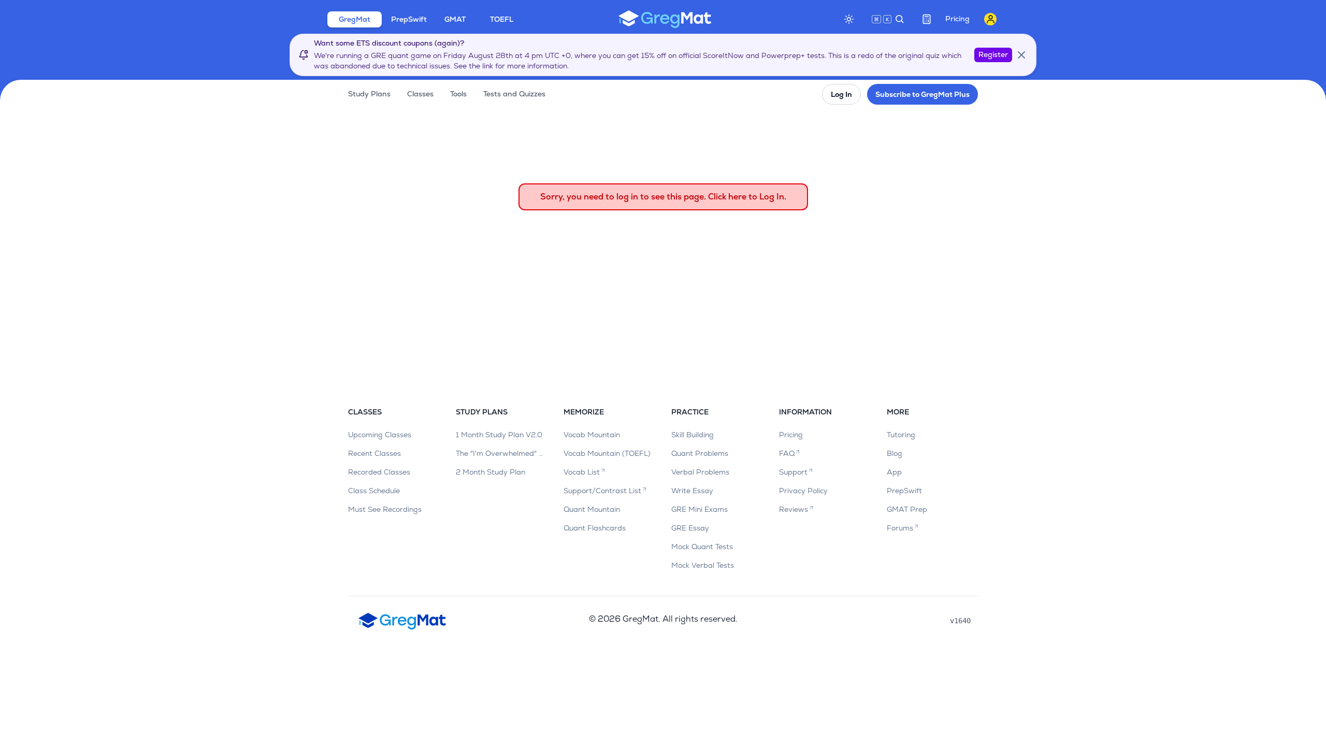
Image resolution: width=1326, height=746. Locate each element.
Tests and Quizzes (514, 93)
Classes (420, 93)
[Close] (1021, 55)
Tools (458, 93)
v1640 (960, 620)
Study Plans (369, 93)
